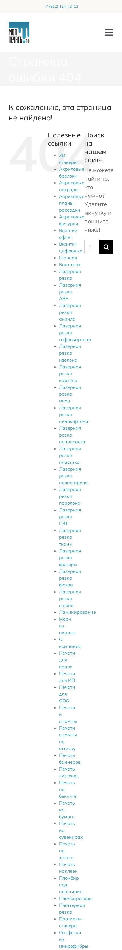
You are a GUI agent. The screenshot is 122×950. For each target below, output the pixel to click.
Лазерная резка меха (70, 394)
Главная (68, 257)
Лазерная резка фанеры (70, 557)
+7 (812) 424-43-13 (61, 6)
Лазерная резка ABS (70, 291)
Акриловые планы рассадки (71, 203)
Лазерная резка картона (70, 373)
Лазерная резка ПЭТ (70, 516)
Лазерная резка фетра (70, 578)
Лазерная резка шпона (70, 598)
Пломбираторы (75, 898)
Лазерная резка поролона (70, 496)
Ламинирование (77, 612)
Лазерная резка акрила (70, 312)
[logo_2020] (19, 24)
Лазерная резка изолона (70, 353)
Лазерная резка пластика (70, 455)
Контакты (69, 264)
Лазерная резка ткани (70, 537)
